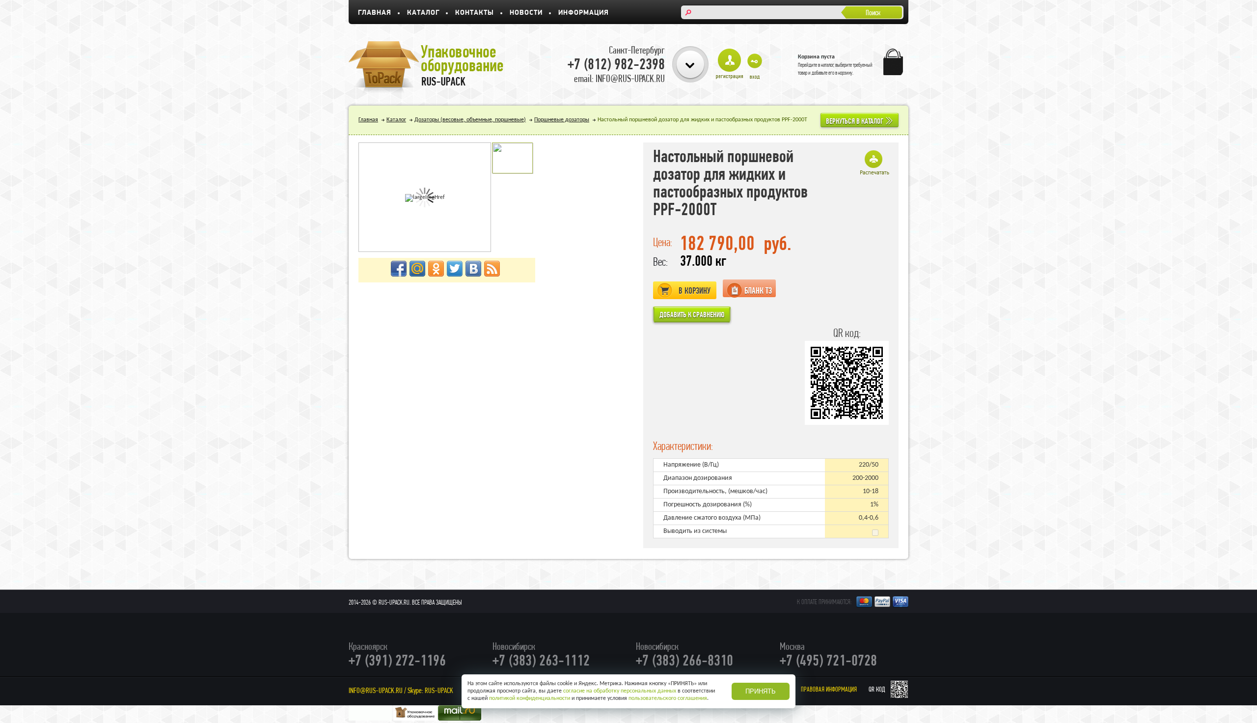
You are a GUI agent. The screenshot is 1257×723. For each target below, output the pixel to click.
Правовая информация (829, 689)
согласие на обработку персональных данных (619, 691)
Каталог (423, 13)
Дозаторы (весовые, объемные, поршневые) (470, 120)
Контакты (474, 13)
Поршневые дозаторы (561, 120)
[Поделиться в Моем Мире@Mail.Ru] (417, 269)
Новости (526, 13)
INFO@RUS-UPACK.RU (376, 690)
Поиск (873, 12)
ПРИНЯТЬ (760, 691)
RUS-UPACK (439, 690)
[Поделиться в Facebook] (399, 269)
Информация (583, 13)
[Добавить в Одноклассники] (436, 269)
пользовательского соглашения (667, 698)
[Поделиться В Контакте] (473, 269)
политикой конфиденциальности (529, 698)
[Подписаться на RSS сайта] (492, 269)
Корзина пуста (816, 57)
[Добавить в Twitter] (455, 269)
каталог (827, 64)
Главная (374, 13)
